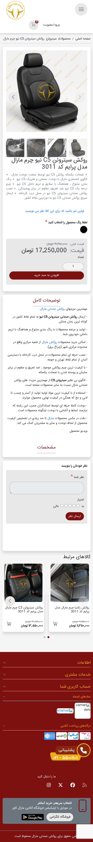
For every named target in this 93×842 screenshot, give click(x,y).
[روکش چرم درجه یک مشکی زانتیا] (70, 582)
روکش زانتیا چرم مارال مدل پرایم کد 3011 (72, 609)
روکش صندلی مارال (52, 309)
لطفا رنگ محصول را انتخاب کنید (67, 222)
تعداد (81, 257)
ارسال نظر (74, 516)
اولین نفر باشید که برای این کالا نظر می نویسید (54, 211)
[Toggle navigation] (81, 9)
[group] (46, 92)
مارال (51, 418)
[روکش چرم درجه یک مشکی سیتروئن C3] (23, 582)
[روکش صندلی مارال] (16, 10)
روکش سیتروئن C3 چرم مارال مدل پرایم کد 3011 (24, 609)
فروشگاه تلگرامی (60, 817)
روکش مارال (50, 342)
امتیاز (80, 500)
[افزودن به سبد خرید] (55, 624)
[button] (33, 25)
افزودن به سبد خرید (46, 275)
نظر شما (79, 477)
